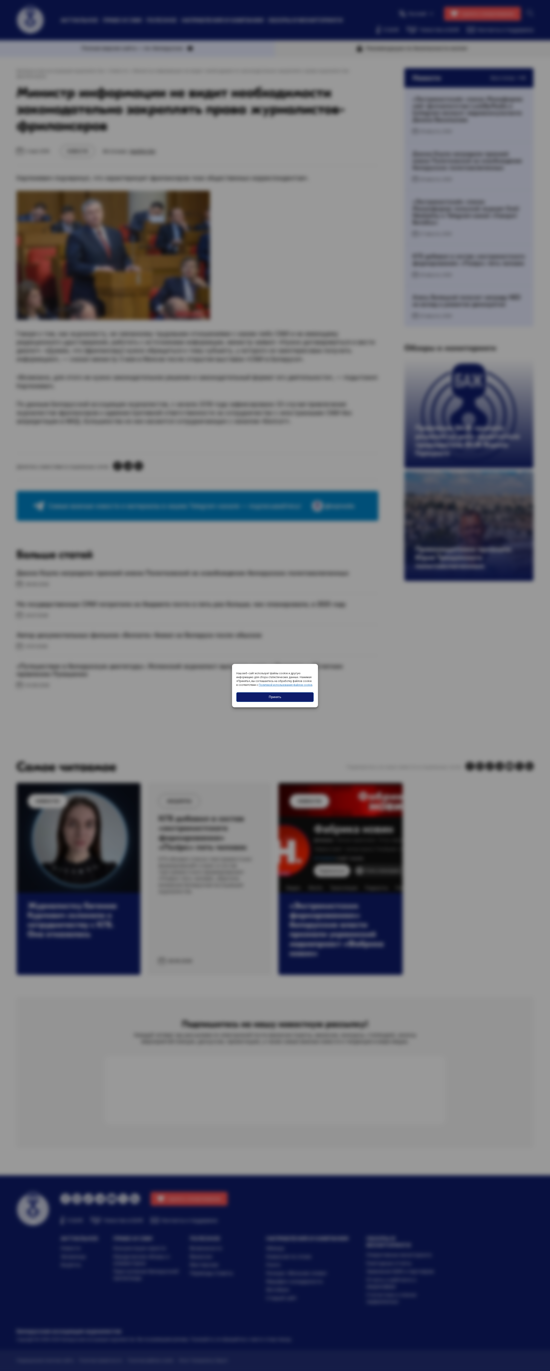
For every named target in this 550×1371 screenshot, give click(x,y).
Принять (275, 697)
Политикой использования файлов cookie (285, 684)
